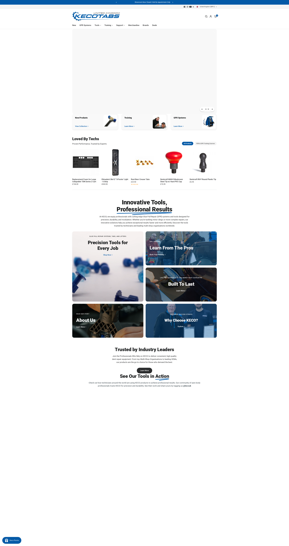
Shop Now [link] (107, 255)
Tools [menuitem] (97, 25)
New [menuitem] (74, 25)
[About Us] (107, 321)
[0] (215, 16)
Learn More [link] (128, 126)
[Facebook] (184, 6)
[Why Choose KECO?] (181, 321)
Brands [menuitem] (146, 25)
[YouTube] (190, 6)
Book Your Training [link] (157, 254)
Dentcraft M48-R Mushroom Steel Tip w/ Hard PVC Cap (171, 180)
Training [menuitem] (107, 25)
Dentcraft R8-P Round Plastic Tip (203, 179)
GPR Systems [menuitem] (85, 25)
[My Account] (211, 16)
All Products (188, 143)
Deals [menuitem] (154, 25)
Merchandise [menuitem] (133, 25)
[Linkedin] (193, 6)
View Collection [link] (81, 126)
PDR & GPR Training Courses (205, 143)
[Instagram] (187, 6)
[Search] (206, 16)
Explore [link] (180, 326)
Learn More (144, 371)
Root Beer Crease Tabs (140, 179)
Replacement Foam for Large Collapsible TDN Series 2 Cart (84, 180)
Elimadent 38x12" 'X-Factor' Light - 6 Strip (115, 180)
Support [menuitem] (119, 25)
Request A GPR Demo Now (161, 2)
